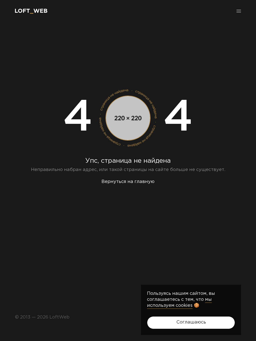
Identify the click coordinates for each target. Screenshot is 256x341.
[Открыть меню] (238, 11)
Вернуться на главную (128, 182)
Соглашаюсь (191, 322)
